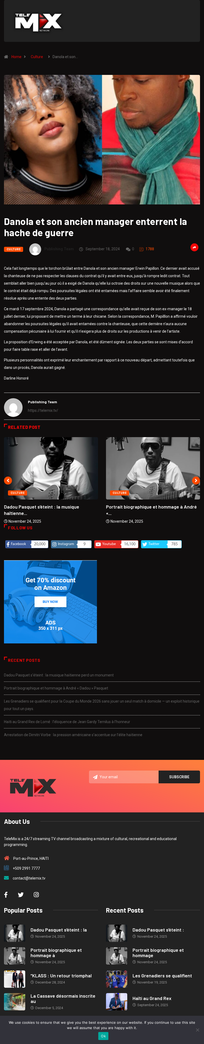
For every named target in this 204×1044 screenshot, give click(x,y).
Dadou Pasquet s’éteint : (158, 930)
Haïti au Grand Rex (152, 998)
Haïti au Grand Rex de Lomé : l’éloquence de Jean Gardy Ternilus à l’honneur (67, 722)
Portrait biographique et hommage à (56, 952)
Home (16, 57)
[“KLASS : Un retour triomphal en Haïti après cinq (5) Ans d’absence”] (14, 979)
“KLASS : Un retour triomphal (61, 975)
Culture (37, 57)
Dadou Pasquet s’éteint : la (59, 930)
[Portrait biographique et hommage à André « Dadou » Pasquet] (14, 956)
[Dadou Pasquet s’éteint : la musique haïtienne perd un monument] (14, 933)
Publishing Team (59, 249)
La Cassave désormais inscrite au (63, 998)
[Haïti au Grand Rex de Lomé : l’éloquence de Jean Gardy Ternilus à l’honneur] (116, 1001)
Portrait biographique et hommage (158, 952)
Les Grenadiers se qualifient (162, 975)
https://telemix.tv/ (43, 410)
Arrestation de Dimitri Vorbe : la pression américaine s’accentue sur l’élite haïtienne (73, 735)
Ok (103, 1036)
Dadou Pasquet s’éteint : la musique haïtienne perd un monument (59, 675)
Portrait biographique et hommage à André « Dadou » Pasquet (56, 688)
